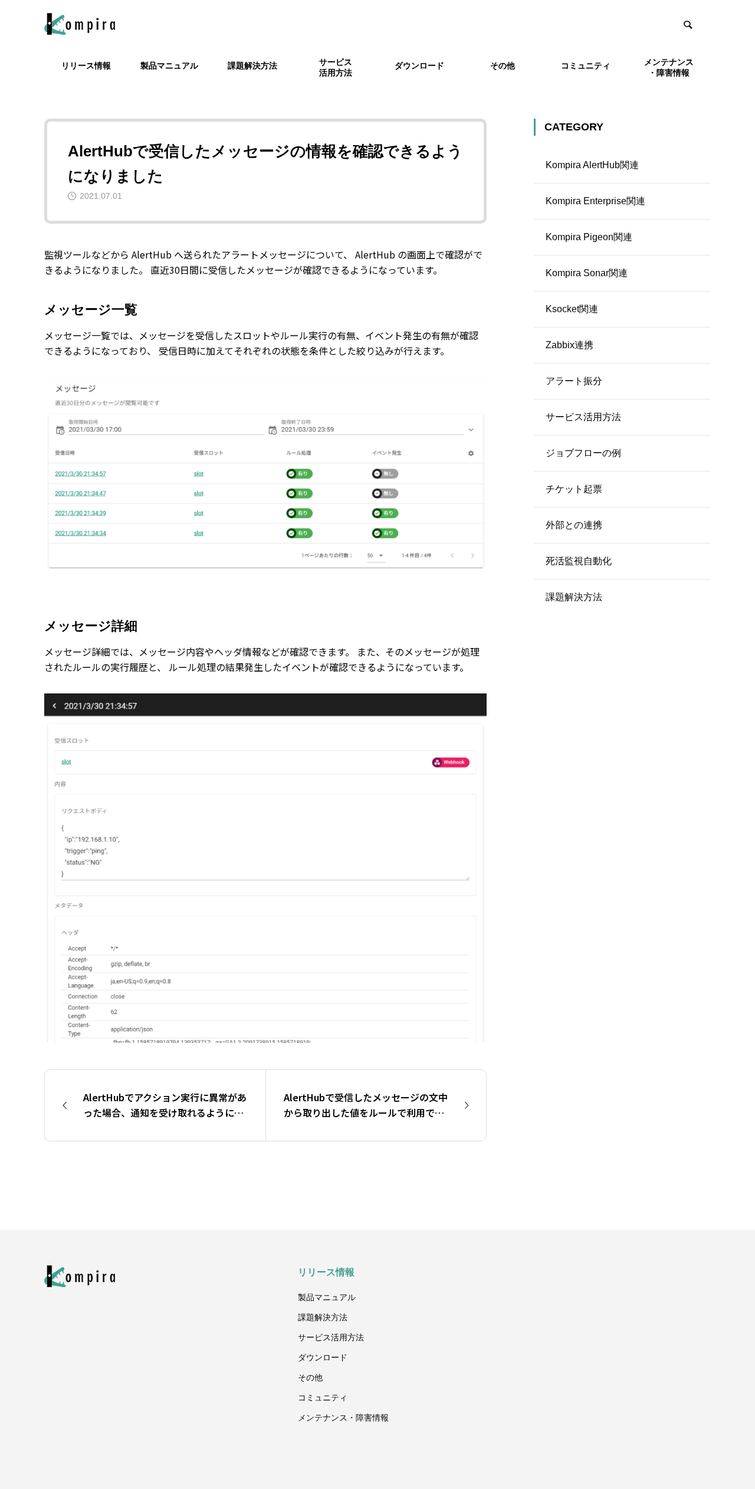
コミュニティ (585, 65)
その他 (502, 65)
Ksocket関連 (572, 309)
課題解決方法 (574, 597)
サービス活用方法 (583, 417)
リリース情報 (86, 65)
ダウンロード (419, 65)
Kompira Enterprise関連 (595, 201)
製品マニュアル (169, 65)
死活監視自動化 (579, 561)
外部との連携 (574, 525)
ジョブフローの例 (583, 453)
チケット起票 (574, 489)
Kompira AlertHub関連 (592, 165)
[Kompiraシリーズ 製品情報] (79, 23)
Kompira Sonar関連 (587, 273)
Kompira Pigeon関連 (589, 237)
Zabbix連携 (569, 345)
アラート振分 (574, 381)
